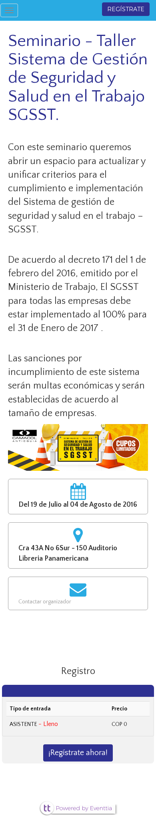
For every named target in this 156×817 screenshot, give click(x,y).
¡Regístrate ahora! (78, 752)
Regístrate (125, 9)
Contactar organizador (44, 602)
